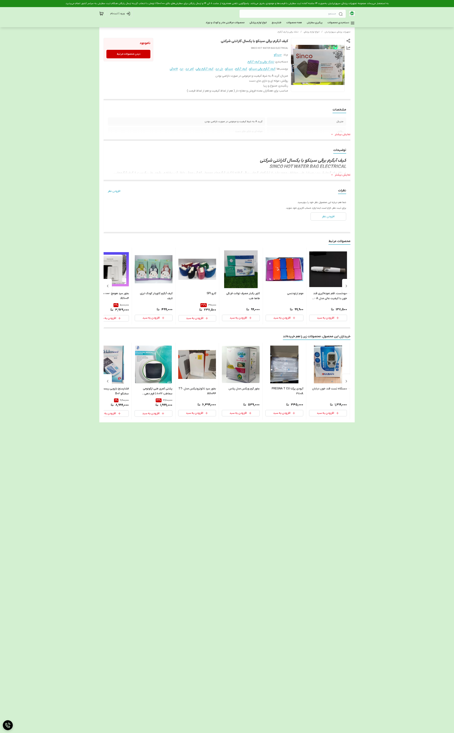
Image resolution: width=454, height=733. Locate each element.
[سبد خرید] (101, 14)
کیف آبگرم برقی (204, 69)
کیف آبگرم (241, 69)
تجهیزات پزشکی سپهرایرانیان (337, 31)
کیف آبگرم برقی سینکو (262, 69)
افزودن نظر (114, 191)
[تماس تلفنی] (8, 725)
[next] (107, 286)
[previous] (346, 286)
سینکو (278, 54)
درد (181, 69)
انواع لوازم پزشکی (311, 31)
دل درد (219, 69)
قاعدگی (174, 69)
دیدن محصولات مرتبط (128, 54)
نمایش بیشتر (342, 134)
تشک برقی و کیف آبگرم (288, 31)
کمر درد (190, 69)
